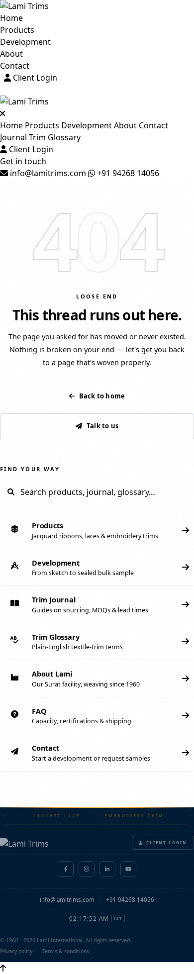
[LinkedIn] (107, 869)
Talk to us (102, 425)
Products (17, 29)
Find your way (30, 469)
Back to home (102, 395)
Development (25, 41)
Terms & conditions (65, 951)
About (11, 53)
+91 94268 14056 (127, 173)
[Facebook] (66, 869)
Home (11, 17)
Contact (14, 65)
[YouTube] (128, 869)
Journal (13, 137)
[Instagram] (87, 869)
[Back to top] (3, 968)
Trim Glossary (55, 137)
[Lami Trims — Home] (97, 6)
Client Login (34, 77)
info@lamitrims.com (47, 173)
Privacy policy (16, 951)
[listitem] (97, 530)
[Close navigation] (2, 113)
